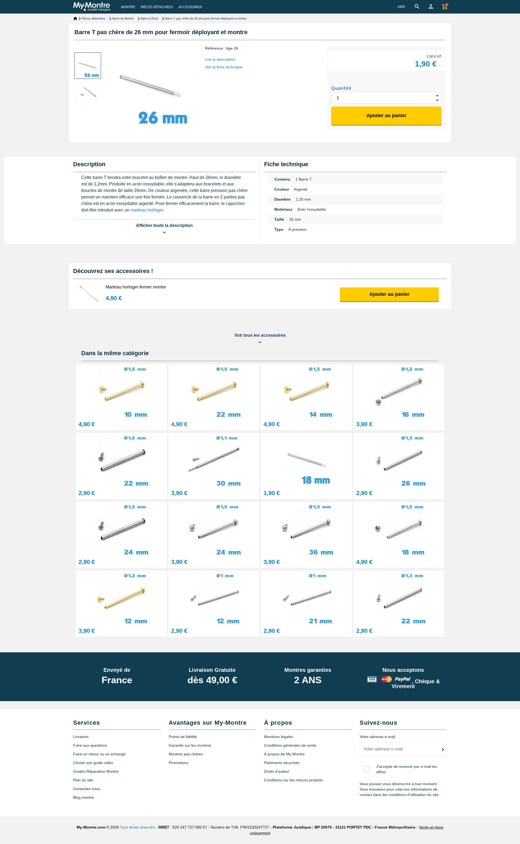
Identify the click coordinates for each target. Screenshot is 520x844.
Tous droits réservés (137, 827)
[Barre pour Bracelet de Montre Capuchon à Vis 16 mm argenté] (398, 391)
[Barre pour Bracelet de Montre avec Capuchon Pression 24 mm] (213, 528)
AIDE (401, 7)
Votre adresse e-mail (377, 736)
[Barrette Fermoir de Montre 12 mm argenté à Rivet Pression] (213, 597)
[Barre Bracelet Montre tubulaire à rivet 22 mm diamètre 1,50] (213, 391)
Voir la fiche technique (224, 67)
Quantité (341, 88)
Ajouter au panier (386, 115)
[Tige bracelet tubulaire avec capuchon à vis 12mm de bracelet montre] (121, 597)
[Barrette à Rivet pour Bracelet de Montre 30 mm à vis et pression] (213, 459)
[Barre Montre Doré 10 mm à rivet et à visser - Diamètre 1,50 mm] (121, 391)
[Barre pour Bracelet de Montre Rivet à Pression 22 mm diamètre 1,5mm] (121, 459)
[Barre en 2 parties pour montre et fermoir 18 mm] (306, 459)
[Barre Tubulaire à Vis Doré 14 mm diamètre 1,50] (306, 391)
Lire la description (220, 59)
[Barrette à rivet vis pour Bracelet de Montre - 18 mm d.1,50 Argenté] (398, 528)
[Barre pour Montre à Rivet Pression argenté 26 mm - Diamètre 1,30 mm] (398, 459)
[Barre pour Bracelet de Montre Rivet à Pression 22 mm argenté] (398, 597)
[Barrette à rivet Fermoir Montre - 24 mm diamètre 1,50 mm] (121, 528)
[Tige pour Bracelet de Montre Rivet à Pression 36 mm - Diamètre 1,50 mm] (306, 528)
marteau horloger (147, 210)
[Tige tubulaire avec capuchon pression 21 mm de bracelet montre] (306, 597)
